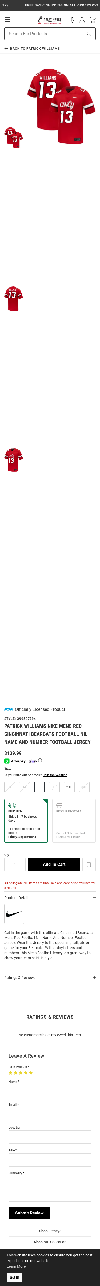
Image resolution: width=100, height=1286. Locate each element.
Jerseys (50, 1231)
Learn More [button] (16, 1266)
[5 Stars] (31, 1073)
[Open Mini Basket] (92, 19)
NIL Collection (50, 1242)
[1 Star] (11, 1073)
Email (13, 1105)
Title (12, 1150)
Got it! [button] (14, 1278)
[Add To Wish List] (89, 864)
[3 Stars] (21, 1073)
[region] (50, 934)
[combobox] (37, 34)
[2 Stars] (16, 1073)
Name (13, 1082)
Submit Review (29, 1213)
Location (15, 1127)
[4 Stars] (26, 1073)
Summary (15, 1173)
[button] (72, 20)
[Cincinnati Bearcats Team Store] (50, 20)
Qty (6, 855)
